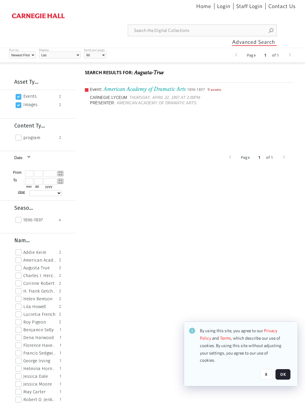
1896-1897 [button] (33, 220)
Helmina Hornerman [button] (39, 368)
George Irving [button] (36, 360)
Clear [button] (21, 192)
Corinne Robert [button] (39, 283)
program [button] (31, 137)
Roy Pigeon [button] (34, 322)
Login (223, 6)
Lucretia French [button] (39, 314)
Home (203, 6)
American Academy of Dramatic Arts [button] (39, 260)
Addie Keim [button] (34, 252)
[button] (271, 30)
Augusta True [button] (36, 268)
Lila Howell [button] (34, 306)
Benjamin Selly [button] (38, 330)
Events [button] (30, 96)
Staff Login (249, 6)
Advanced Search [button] (253, 41)
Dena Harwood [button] (38, 337)
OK (283, 374)
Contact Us (282, 6)
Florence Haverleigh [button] (39, 345)
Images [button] (30, 104)
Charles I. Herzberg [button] (39, 275)
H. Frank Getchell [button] (39, 291)
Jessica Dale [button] (35, 376)
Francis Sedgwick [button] (39, 353)
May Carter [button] (34, 391)
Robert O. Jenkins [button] (39, 399)
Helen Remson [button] (37, 299)
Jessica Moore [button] (37, 384)
